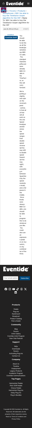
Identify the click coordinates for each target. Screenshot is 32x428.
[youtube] (14, 289)
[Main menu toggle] (28, 3)
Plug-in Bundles (16, 395)
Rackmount (16, 314)
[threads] (22, 289)
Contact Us (16, 356)
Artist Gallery (16, 334)
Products (21, 11)
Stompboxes (8, 13)
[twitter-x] (26, 289)
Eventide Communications (16, 376)
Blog (16, 329)
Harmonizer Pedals (16, 383)
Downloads (16, 349)
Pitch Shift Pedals (16, 386)
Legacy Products (16, 371)
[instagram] (10, 289)
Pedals (16, 309)
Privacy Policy (16, 419)
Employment (16, 368)
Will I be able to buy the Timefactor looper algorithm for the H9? (15, 15)
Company (16, 359)
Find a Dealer (16, 321)
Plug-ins (16, 311)
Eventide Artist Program (16, 336)
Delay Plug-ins (16, 393)
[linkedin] (16, 292)
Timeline (16, 366)
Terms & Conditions (18, 416)
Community (16, 325)
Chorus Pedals (16, 388)
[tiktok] (18, 289)
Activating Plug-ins (16, 353)
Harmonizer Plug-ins (16, 390)
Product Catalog (16, 319)
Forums (13, 11)
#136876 (26, 29)
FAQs (16, 346)
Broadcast (16, 316)
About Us (16, 364)
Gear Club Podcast (16, 338)
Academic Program (16, 373)
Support (16, 342)
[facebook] (6, 289)
